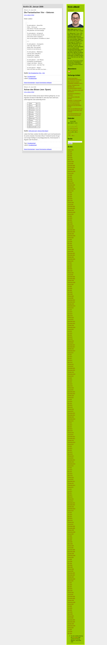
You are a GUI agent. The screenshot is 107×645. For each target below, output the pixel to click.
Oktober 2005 (71, 623)
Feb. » (73, 135)
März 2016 (70, 385)
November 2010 (71, 504)
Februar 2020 (71, 296)
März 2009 (70, 543)
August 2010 (70, 510)
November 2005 (71, 621)
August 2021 (70, 261)
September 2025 (71, 171)
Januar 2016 (70, 389)
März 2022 (70, 247)
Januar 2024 (70, 204)
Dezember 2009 (71, 526)
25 (71, 132)
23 (68, 132)
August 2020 (70, 284)
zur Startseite (71, 10)
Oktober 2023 (71, 210)
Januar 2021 (70, 274)
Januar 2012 (70, 479)
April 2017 (70, 360)
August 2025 (70, 173)
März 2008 (70, 567)
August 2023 (70, 214)
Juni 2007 (70, 584)
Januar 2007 (70, 594)
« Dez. (69, 135)
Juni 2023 (70, 218)
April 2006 (70, 612)
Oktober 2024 (71, 187)
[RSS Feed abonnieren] (69, 71)
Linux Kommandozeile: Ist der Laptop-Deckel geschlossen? (74, 114)
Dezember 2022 (71, 229)
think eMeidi (75, 637)
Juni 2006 (70, 608)
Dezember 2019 (71, 300)
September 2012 (71, 463)
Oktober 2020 (71, 280)
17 (69, 130)
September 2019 (71, 305)
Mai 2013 (70, 450)
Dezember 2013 (71, 436)
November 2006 (71, 598)
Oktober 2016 (71, 372)
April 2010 (70, 518)
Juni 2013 (70, 448)
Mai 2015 (70, 403)
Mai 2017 (70, 358)
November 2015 (71, 393)
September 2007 (71, 579)
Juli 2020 (70, 286)
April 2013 (70, 452)
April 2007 (70, 588)
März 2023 (70, 224)
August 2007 (70, 580)
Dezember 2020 (71, 276)
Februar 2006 (71, 616)
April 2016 (70, 383)
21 (75, 130)
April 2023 (70, 222)
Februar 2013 (71, 456)
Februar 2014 (71, 432)
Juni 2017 (70, 356)
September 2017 (71, 350)
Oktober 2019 (71, 304)
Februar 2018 (71, 341)
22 (77, 130)
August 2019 (70, 307)
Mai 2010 (70, 516)
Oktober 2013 (71, 440)
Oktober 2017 (71, 348)
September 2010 (71, 508)
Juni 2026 (70, 153)
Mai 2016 (70, 382)
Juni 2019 (70, 311)
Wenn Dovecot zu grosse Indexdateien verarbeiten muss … (75, 82)
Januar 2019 (70, 319)
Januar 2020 (70, 298)
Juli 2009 (70, 536)
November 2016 (71, 370)
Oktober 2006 (71, 600)
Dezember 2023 (71, 206)
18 (71, 130)
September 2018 (71, 327)
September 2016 (71, 374)
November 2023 (71, 208)
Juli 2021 (70, 263)
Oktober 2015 (71, 395)
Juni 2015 (70, 401)
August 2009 (70, 534)
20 (74, 130)
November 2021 (71, 255)
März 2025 (70, 181)
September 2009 (71, 532)
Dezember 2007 (71, 573)
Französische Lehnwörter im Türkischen (74, 94)
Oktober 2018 (71, 325)
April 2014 (70, 428)
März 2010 (70, 520)
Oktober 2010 (71, 506)
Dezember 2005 (71, 619)
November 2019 (71, 302)
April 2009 (70, 541)
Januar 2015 (70, 411)
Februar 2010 (71, 522)
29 (77, 132)
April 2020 (70, 292)
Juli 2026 (70, 151)
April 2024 (70, 198)
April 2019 (70, 313)
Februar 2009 (71, 545)
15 (77, 128)
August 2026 (70, 149)
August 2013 (70, 444)
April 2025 (70, 179)
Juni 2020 (70, 288)
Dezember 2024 (71, 185)
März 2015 (70, 407)
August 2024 (70, 190)
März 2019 (70, 315)
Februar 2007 (71, 592)
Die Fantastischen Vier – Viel (37, 73)
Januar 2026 (70, 163)
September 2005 (71, 625)
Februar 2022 (71, 249)
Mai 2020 (70, 290)
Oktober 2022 (71, 233)
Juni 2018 (70, 333)
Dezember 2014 (71, 413)
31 (69, 133)
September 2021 (71, 259)
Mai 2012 (70, 471)
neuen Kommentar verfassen (44, 82)
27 (74, 132)
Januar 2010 (70, 524)
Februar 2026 (71, 161)
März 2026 (70, 159)
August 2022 (70, 237)
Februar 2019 (71, 317)
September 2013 (71, 442)
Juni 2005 (70, 631)
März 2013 (70, 454)
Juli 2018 (70, 331)
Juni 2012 (70, 469)
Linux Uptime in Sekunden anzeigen (74, 97)
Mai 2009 (70, 540)
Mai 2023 (70, 220)
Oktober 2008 (71, 553)
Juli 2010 (70, 512)
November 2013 (71, 438)
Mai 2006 (70, 610)
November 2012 (71, 460)
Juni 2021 (70, 265)
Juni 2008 (70, 561)
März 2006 (70, 614)
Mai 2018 (70, 335)
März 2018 (70, 339)
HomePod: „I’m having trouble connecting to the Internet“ (74, 101)
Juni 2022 (70, 241)
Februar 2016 (71, 387)
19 (72, 130)
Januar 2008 (70, 571)
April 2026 (70, 157)
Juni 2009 (70, 538)
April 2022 (70, 245)
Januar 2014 (70, 434)
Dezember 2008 (71, 549)
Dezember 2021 (71, 253)
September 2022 (71, 235)
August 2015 (70, 397)
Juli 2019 (70, 309)
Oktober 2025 (71, 169)
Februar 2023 (71, 226)
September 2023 (71, 212)
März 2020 (70, 294)
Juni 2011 (70, 491)
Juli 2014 (70, 422)
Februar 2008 (71, 569)
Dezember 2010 (71, 502)
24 (69, 132)
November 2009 (71, 528)
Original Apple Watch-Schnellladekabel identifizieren (74, 78)
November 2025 (71, 167)
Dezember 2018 (71, 321)
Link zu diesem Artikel (29, 15)
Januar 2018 (70, 342)
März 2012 (70, 475)
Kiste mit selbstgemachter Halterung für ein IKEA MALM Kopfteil (74, 105)
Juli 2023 (70, 216)
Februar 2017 (71, 364)
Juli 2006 (70, 606)
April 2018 (70, 337)
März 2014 (70, 430)
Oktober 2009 (71, 530)
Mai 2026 (70, 155)
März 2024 (70, 200)
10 (69, 128)
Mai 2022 (70, 243)
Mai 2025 (70, 177)
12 (72, 128)
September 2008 (71, 555)
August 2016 (70, 376)
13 (74, 128)
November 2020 (71, 278)
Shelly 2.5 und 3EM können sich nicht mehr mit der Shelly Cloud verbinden (75, 110)
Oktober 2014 (71, 417)
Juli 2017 (70, 354)
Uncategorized (31, 76)
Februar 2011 (71, 499)
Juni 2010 (70, 514)
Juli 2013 (70, 446)
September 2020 (71, 282)
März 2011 (70, 497)
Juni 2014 (70, 424)
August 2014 (70, 421)
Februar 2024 (71, 202)
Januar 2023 (70, 228)
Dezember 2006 (71, 596)
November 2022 (71, 231)
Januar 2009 (70, 547)
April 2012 (70, 473)
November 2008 (71, 551)
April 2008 (70, 565)
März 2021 (70, 270)
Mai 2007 (70, 586)
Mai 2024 (70, 196)
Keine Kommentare (29, 82)
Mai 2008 (70, 563)
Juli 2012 (70, 467)
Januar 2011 (70, 501)
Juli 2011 (70, 489)
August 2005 (70, 627)
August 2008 (70, 557)
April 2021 (70, 268)
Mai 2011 (70, 493)
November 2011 (71, 481)
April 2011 (70, 495)
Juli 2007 (70, 582)
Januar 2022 (70, 251)
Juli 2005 (70, 629)
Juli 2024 (70, 192)
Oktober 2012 (71, 461)
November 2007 (71, 575)
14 (75, 128)
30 (68, 133)
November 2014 (71, 415)
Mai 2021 (70, 267)
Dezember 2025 (71, 165)
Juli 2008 (70, 559)
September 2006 (71, 602)
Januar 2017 (70, 366)
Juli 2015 (70, 399)
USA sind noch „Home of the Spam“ (38, 131)
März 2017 (70, 362)
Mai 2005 (70, 633)
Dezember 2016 (71, 368)
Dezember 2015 (71, 391)
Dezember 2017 (71, 344)
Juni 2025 (70, 175)
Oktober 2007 (71, 577)
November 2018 (71, 323)
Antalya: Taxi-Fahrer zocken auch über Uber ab (75, 90)
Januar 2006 (70, 617)
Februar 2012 (71, 477)
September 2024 (71, 188)
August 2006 (70, 604)
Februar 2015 (71, 409)
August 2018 (70, 329)
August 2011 (70, 487)
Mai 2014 (70, 426)
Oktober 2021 (71, 257)
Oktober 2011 (71, 483)
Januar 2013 (70, 458)
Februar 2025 (71, 183)
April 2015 (70, 405)
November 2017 (71, 346)
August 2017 (70, 352)
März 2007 (70, 590)
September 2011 (71, 485)
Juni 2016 (70, 380)
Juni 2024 (70, 194)
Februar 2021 (71, 272)
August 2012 (70, 465)
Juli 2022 (70, 239)
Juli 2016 (70, 378)
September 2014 (71, 419)
